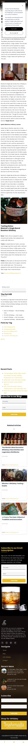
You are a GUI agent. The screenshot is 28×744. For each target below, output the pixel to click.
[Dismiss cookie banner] (22, 6)
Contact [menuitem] (5, 660)
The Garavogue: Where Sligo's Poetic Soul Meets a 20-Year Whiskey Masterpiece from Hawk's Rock (15, 375)
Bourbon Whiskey (9, 273)
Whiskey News (9, 329)
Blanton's (18, 273)
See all (3, 339)
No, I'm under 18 (14, 33)
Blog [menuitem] (4, 653)
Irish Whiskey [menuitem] (7, 657)
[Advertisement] (14, 354)
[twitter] (14, 742)
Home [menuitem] (4, 650)
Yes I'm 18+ (14, 29)
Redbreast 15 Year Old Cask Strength (15, 380)
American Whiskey (11, 335)
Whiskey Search (6, 287)
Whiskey (7, 333)
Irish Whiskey (9, 327)
